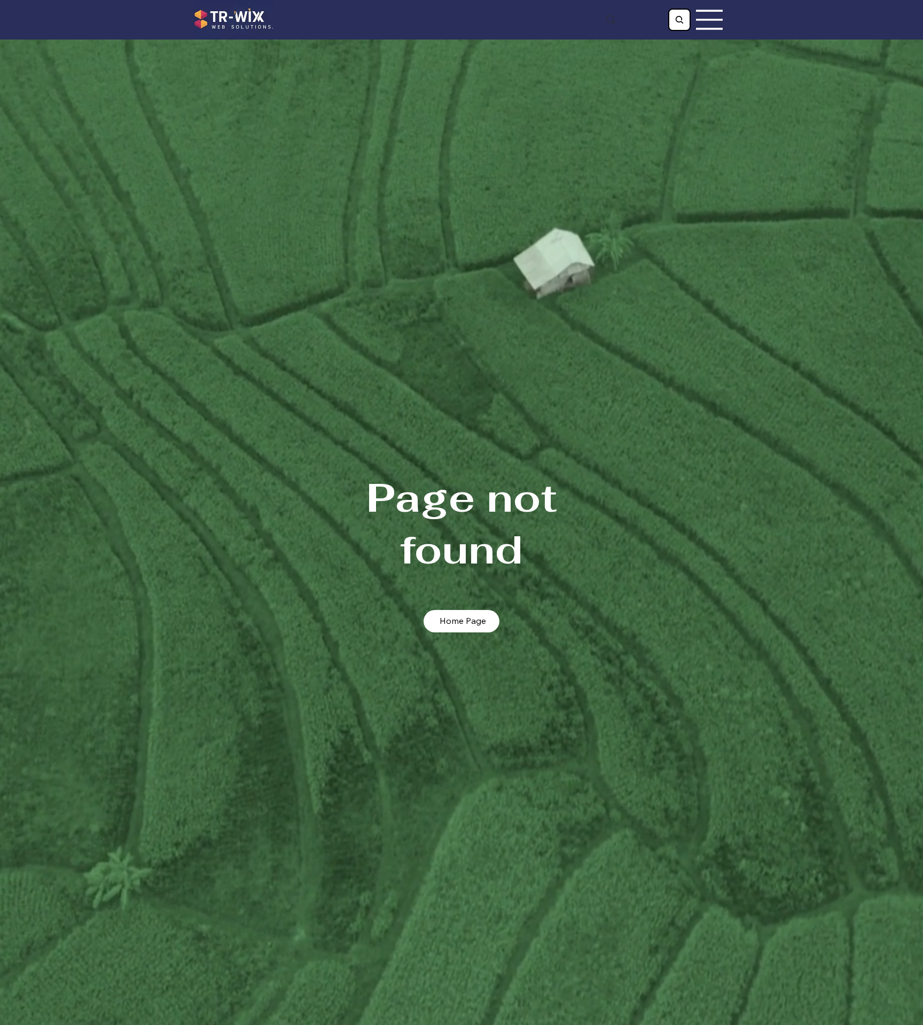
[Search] (611, 20)
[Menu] (710, 19)
